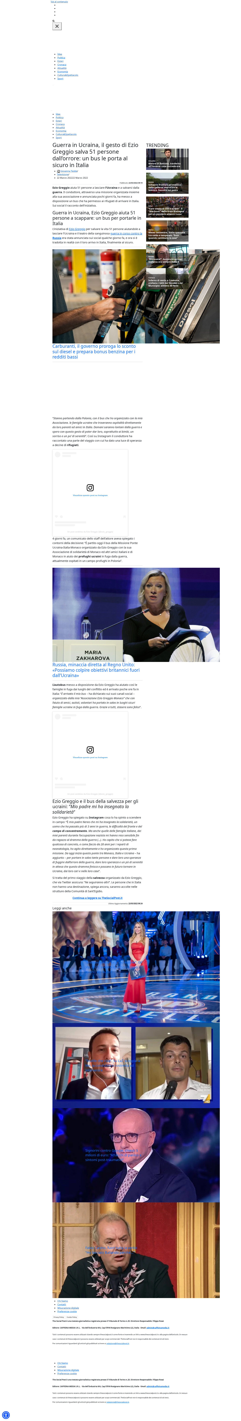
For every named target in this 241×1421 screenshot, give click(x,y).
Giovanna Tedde (68, 171)
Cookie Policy (72, 1317)
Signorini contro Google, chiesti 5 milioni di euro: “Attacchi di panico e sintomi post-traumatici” (113, 1155)
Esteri (60, 61)
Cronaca (61, 64)
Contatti (61, 1304)
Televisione (62, 174)
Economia (62, 71)
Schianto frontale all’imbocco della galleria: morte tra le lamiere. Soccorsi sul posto (164, 188)
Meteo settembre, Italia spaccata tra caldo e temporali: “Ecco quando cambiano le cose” (166, 235)
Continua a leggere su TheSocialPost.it (97, 898)
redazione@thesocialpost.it (117, 1343)
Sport (60, 78)
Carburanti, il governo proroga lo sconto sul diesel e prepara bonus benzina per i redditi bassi (94, 351)
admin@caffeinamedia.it (158, 1328)
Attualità (61, 68)
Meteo (150, 230)
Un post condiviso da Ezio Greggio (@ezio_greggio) (90, 532)
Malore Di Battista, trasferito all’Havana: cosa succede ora (164, 165)
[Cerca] (53, 20)
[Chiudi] (57, 26)
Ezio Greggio (77, 229)
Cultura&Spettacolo (67, 75)
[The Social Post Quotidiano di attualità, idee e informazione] (133, 41)
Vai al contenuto (59, 1)
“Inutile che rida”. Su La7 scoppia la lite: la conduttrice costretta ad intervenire (112, 1065)
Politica (61, 57)
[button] (6, 1415)
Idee (59, 54)
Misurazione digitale (68, 1307)
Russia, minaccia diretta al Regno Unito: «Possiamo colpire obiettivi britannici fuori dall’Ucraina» (96, 670)
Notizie (151, 182)
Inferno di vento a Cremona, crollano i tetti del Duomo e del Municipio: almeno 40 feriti (165, 283)
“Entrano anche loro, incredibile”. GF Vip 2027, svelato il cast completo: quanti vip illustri (113, 967)
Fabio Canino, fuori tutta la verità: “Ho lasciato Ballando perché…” (111, 1250)
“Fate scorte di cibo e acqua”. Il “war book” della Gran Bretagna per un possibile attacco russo (166, 211)
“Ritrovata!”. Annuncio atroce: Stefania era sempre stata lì (165, 260)
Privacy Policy (59, 1317)
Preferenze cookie (67, 1311)
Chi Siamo (62, 1301)
